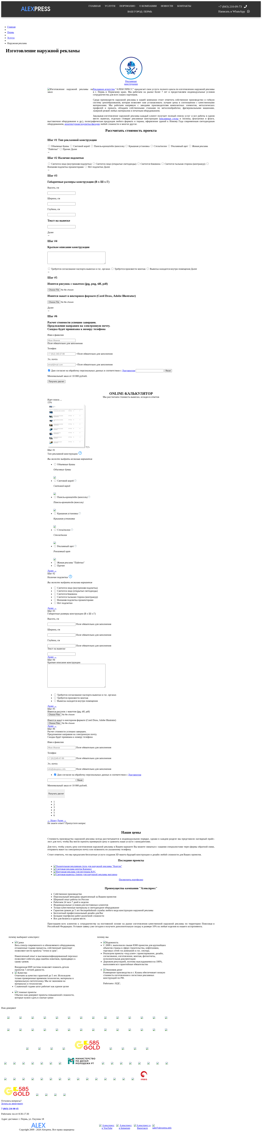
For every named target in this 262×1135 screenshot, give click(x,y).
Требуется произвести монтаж (130, 269)
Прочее (66, 149)
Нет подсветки (95, 167)
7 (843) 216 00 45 (9, 1108)
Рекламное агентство (104, 89)
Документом (128, 370)
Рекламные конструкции (131, 82)
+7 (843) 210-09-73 (230, 6)
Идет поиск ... (54, 399)
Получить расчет (56, 381)
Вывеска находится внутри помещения (170, 269)
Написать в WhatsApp (231, 11)
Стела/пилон (160, 146)
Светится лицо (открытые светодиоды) (116, 164)
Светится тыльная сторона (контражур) (185, 164)
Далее (74, 149)
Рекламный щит (179, 146)
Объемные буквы (60, 146)
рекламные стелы (169, 118)
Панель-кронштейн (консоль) (109, 146)
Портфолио (127, 6)
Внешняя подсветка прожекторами (65, 167)
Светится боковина (150, 164)
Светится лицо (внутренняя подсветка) (71, 164)
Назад (52, 820)
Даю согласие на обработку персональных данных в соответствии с (93, 370)
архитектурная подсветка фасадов (82, 124)
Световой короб (81, 146)
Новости (167, 6)
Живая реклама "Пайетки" (71, 562)
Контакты (184, 6)
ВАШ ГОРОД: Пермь (140, 11)
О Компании (148, 6)
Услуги (110, 6)
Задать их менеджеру (12, 1103)
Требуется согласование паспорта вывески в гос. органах (80, 269)
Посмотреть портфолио (131, 879)
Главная (95, 6)
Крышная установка (139, 146)
